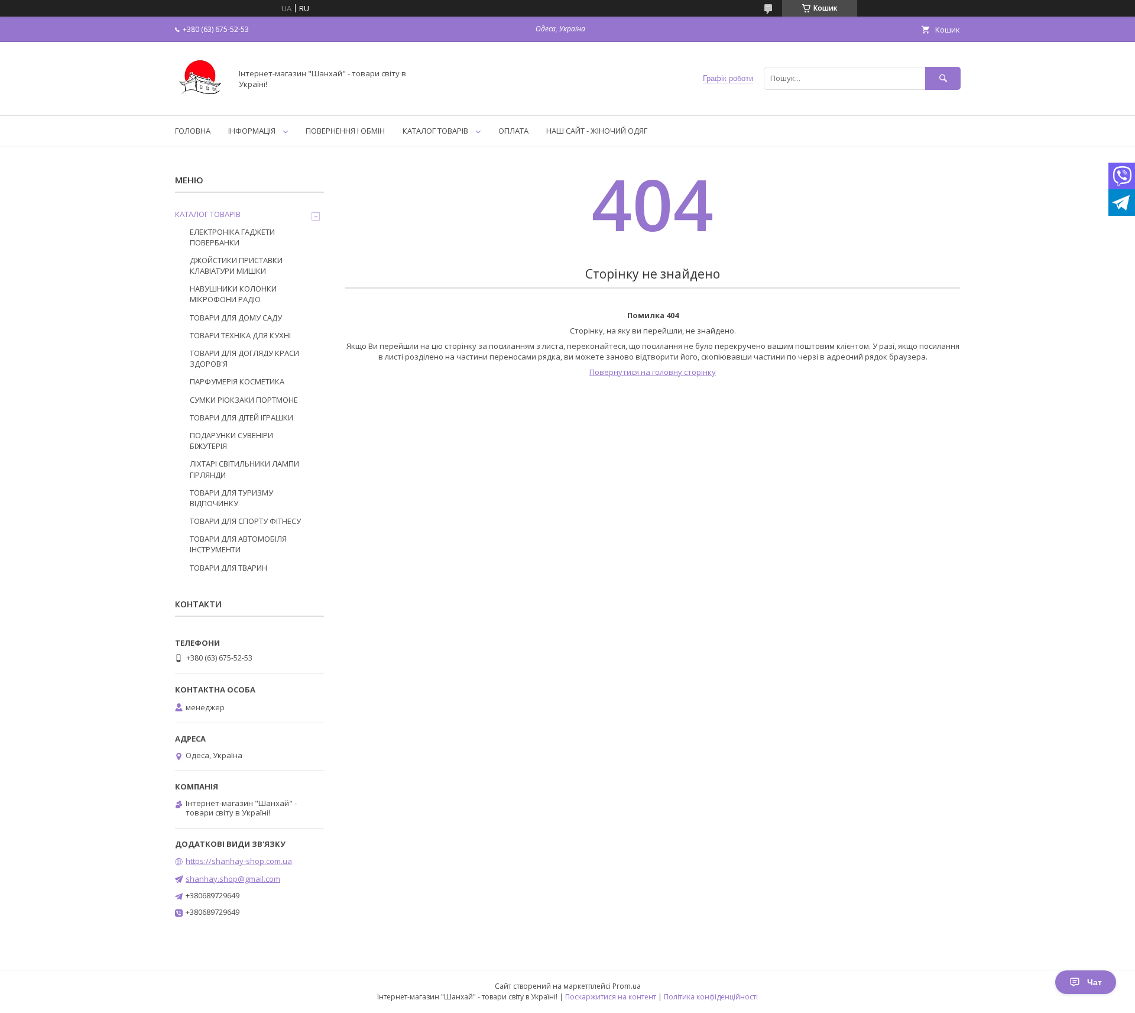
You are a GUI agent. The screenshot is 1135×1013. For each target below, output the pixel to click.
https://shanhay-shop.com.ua (239, 861)
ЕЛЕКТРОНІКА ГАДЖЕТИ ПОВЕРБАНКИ (232, 237)
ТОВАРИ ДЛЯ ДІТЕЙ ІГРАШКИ (241, 417)
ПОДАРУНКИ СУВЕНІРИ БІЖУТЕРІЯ (231, 440)
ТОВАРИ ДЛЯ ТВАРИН (228, 567)
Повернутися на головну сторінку (652, 372)
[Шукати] (943, 78)
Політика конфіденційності (711, 997)
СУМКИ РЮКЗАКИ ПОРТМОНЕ (244, 399)
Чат (1094, 982)
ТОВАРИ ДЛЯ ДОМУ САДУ (236, 317)
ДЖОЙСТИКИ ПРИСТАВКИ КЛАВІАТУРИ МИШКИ (236, 265)
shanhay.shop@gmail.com (233, 878)
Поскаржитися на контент (610, 997)
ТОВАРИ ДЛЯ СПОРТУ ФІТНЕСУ (245, 521)
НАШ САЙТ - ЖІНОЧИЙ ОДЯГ (596, 130)
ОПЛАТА (513, 130)
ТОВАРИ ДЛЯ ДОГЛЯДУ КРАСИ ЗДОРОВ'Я (244, 358)
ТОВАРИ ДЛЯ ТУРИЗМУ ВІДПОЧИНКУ (231, 498)
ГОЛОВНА (192, 130)
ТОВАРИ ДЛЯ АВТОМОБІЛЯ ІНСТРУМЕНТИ (238, 544)
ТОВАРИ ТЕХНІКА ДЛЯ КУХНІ (240, 335)
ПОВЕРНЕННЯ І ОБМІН (345, 130)
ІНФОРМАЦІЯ (251, 130)
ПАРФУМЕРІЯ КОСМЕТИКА (237, 381)
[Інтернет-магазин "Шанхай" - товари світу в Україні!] (200, 100)
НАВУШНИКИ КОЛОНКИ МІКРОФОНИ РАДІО (233, 294)
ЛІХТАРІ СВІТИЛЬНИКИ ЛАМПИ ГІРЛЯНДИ (244, 469)
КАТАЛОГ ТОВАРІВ (435, 130)
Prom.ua (626, 986)
